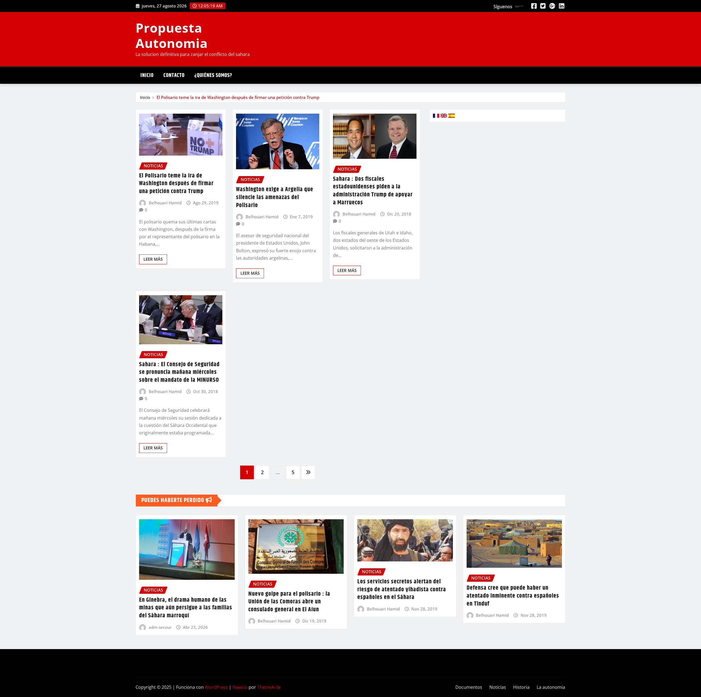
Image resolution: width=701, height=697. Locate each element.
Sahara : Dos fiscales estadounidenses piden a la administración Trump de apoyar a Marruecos (373, 190)
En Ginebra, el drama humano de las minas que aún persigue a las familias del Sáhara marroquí (185, 607)
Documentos (468, 687)
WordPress (216, 687)
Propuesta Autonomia (172, 35)
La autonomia (551, 687)
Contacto (174, 75)
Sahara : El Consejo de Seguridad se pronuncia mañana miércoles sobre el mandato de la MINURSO (179, 372)
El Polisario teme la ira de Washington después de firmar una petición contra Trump (238, 97)
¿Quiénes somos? (213, 75)
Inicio (147, 75)
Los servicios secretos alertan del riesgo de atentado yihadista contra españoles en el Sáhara (401, 589)
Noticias (497, 687)
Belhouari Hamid (165, 202)
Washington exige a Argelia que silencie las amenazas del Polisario (274, 197)
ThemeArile (269, 687)
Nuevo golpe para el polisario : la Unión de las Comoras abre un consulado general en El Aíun (289, 601)
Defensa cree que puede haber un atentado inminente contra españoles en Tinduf (513, 595)
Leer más (153, 259)
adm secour (160, 627)
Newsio (240, 687)
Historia (521, 687)
